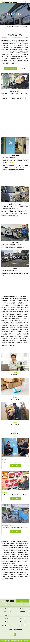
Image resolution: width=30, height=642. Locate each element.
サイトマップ (22, 625)
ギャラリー (22, 68)
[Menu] (27, 1)
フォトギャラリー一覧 (10, 68)
